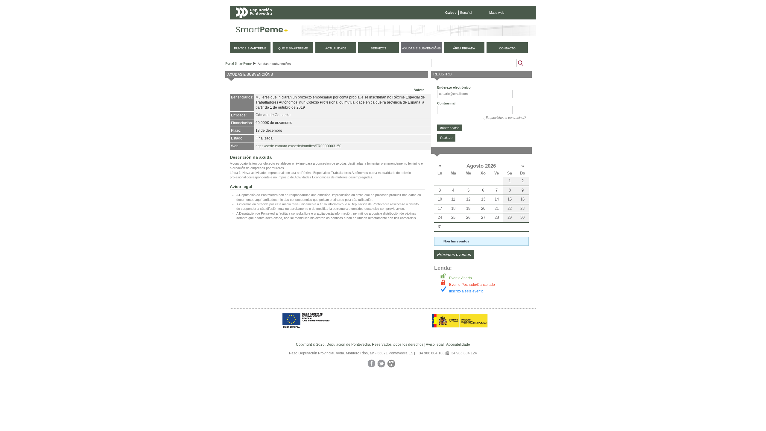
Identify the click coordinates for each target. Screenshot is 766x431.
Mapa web (496, 12)
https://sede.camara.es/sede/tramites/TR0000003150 (298, 146)
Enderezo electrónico (454, 87)
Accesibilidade (458, 344)
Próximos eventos (454, 254)
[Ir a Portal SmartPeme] (262, 30)
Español (466, 12)
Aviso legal (435, 344)
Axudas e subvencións (274, 64)
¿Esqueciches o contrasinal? (505, 117)
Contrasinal (446, 103)
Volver (419, 90)
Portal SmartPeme (238, 63)
